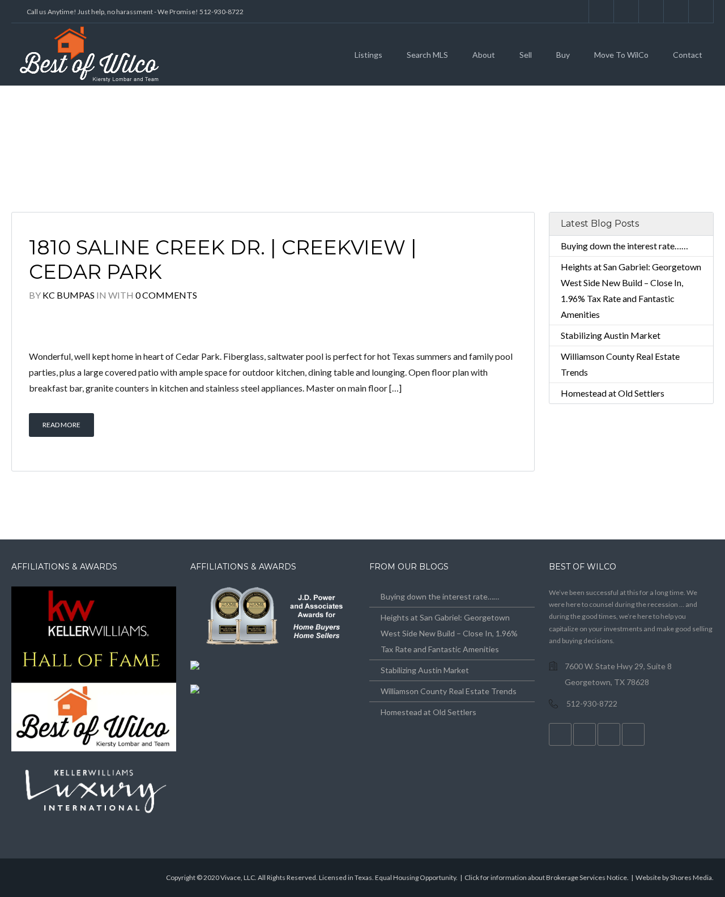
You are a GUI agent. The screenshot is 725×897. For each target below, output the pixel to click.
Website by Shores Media (674, 877)
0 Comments (166, 295)
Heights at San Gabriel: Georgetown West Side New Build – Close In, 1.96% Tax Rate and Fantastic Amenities (449, 633)
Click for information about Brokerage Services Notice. (546, 877)
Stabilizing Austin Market (610, 335)
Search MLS (427, 54)
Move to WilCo (621, 54)
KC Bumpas (68, 295)
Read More (61, 424)
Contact (687, 54)
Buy (563, 54)
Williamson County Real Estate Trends (449, 691)
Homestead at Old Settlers (612, 393)
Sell (525, 54)
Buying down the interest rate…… (624, 245)
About (483, 54)
